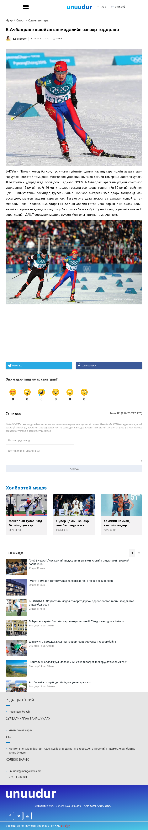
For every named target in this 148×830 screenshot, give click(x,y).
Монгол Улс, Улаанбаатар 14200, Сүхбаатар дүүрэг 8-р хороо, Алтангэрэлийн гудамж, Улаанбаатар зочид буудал (72, 750)
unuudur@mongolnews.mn (25, 771)
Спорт (20, 20)
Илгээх (74, 468)
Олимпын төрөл (39, 20)
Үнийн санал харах (20, 730)
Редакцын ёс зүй (19, 711)
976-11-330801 (18, 776)
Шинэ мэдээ (15, 553)
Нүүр (9, 20)
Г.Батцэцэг (20, 38)
